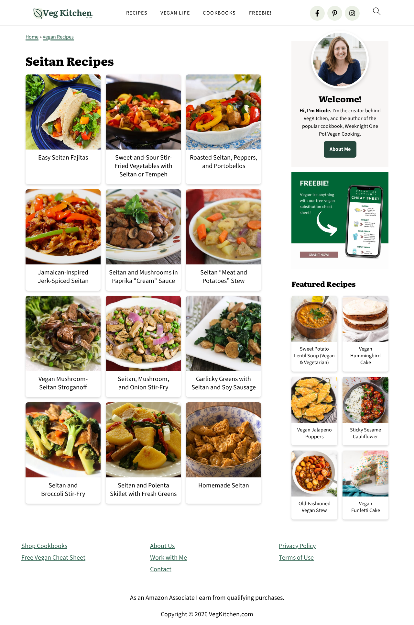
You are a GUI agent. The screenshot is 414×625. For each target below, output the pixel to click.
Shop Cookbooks (44, 546)
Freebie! (260, 13)
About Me (340, 149)
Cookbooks (219, 13)
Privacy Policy (297, 546)
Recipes (137, 13)
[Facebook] (317, 13)
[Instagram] (352, 13)
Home (32, 36)
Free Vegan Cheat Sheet (53, 557)
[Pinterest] (334, 13)
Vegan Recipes (58, 36)
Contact (160, 569)
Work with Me (168, 557)
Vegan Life (175, 13)
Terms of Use (296, 557)
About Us (162, 546)
